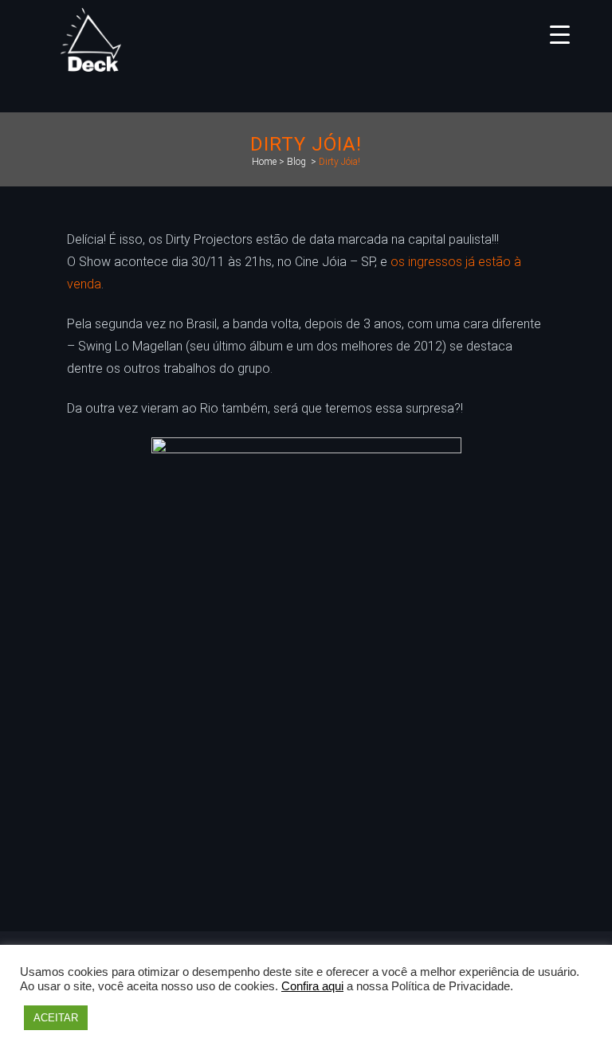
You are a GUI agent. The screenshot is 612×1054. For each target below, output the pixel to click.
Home (264, 161)
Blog (296, 161)
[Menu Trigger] (560, 34)
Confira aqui (312, 986)
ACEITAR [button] (55, 1018)
